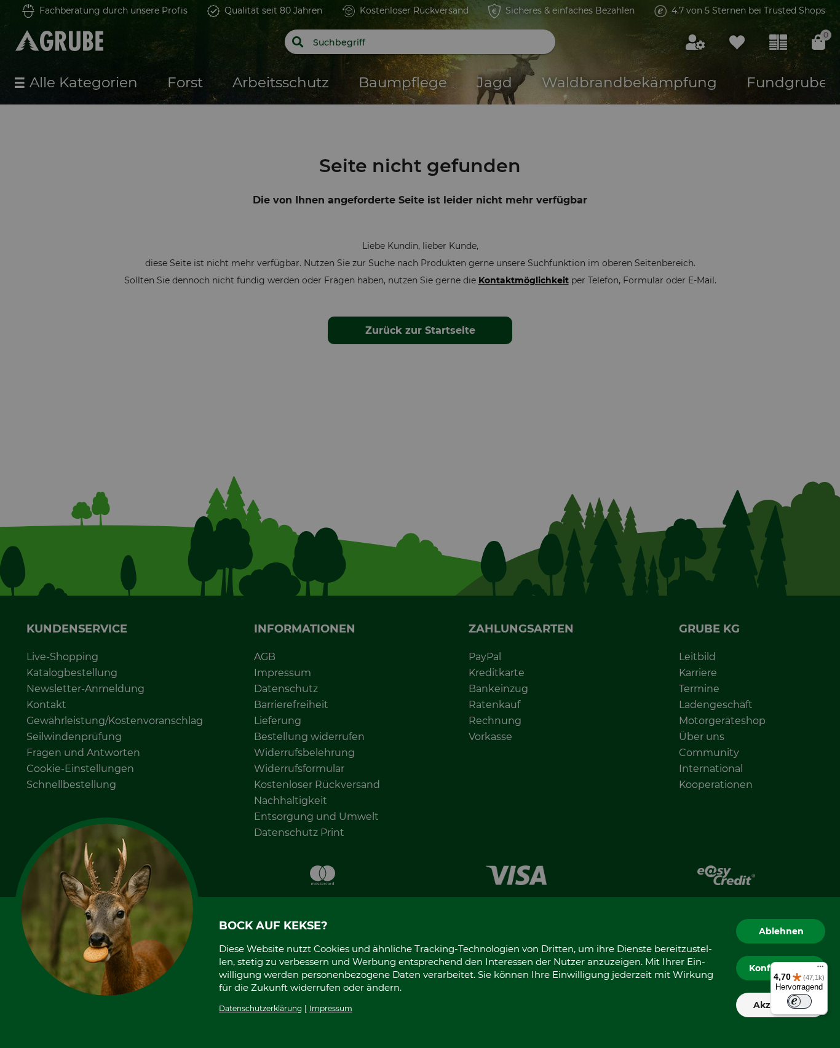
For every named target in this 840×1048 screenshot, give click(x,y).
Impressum (330, 1008)
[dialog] (420, 524)
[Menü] (820, 969)
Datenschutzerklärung (260, 1008)
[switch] (799, 1001)
